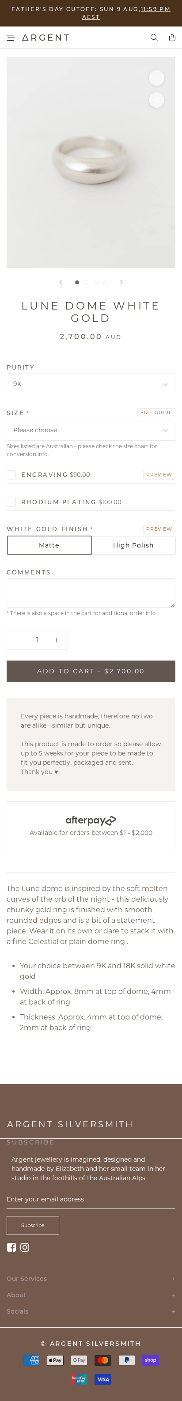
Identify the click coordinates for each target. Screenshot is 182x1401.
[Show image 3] (96, 282)
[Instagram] (25, 1247)
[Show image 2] (86, 282)
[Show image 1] (77, 282)
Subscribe (33, 1225)
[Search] (154, 37)
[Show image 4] (105, 282)
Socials (91, 1311)
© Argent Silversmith (91, 1344)
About (91, 1295)
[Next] (121, 282)
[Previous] (60, 282)
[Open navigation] (11, 38)
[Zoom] (156, 78)
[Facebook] (11, 1247)
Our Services (91, 1279)
